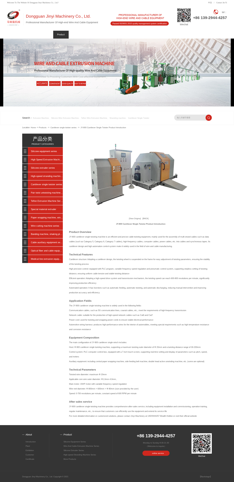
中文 (210, 3)
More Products (70, 459)
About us (45, 48)
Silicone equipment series (44, 151)
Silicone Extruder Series (74, 450)
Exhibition (30, 450)
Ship (45, 68)
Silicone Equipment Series (75, 442)
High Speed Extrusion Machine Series (47, 159)
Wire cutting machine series (45, 226)
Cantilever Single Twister (138, 118)
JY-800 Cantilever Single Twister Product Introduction (103, 127)
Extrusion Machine (41, 118)
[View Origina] (135, 218)
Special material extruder (43, 209)
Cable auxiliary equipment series (47, 242)
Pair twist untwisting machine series (47, 192)
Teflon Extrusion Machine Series (47, 201)
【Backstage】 (205, 476)
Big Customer (45, 62)
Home (33, 127)
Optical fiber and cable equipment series (47, 250)
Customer (30, 455)
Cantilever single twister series (46, 184)
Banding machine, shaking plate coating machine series (47, 234)
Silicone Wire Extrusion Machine (65, 118)
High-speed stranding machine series (47, 176)
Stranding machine (118, 118)
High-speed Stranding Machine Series (80, 455)
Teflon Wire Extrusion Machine (94, 118)
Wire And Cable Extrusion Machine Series (81, 446)
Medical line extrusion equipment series (47, 259)
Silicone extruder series (43, 168)
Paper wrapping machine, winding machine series (47, 217)
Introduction (31, 442)
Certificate (45, 75)
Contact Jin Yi (221, 3)
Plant (45, 55)
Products (42, 127)
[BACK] (145, 218)
